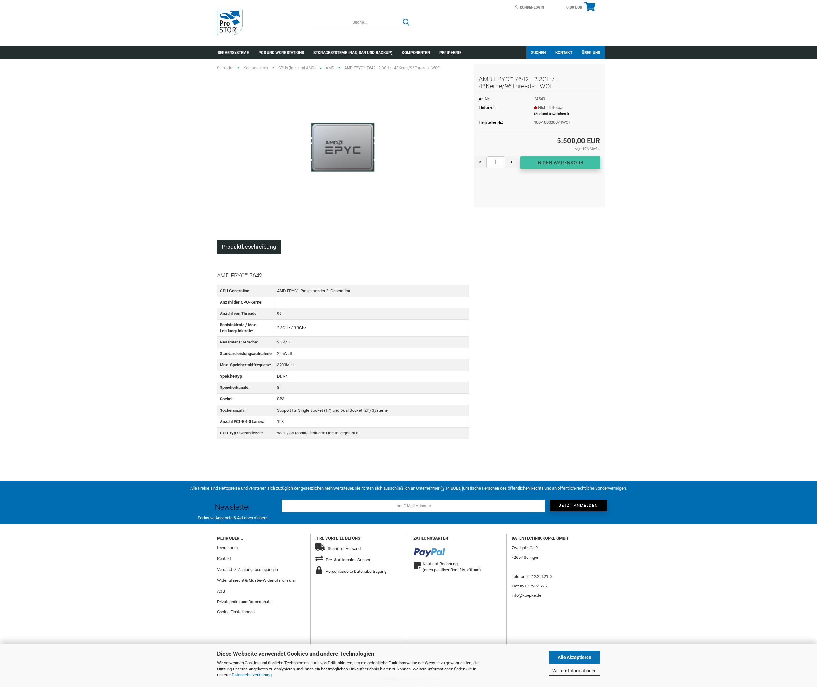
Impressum (227, 547)
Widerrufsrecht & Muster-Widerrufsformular (256, 580)
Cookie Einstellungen (236, 611)
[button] (480, 162)
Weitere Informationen (574, 670)
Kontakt (563, 52)
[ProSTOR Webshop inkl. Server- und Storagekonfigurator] (261, 22)
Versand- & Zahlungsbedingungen (247, 569)
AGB (221, 591)
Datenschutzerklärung (252, 674)
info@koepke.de (526, 595)
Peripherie (450, 52)
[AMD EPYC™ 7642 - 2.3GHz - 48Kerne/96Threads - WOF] (343, 147)
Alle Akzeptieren (574, 657)
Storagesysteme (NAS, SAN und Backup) (352, 52)
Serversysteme (233, 52)
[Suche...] (406, 22)
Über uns (591, 52)
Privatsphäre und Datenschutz (244, 601)
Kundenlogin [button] (531, 7)
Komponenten (416, 52)
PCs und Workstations (281, 52)
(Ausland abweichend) (551, 114)
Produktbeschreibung (249, 246)
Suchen (538, 52)
